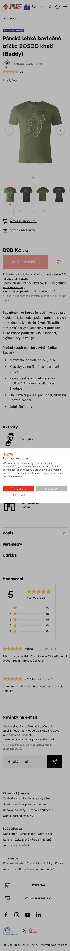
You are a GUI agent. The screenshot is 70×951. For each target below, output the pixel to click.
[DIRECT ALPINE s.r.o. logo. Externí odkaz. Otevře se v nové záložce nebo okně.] (8, 454)
